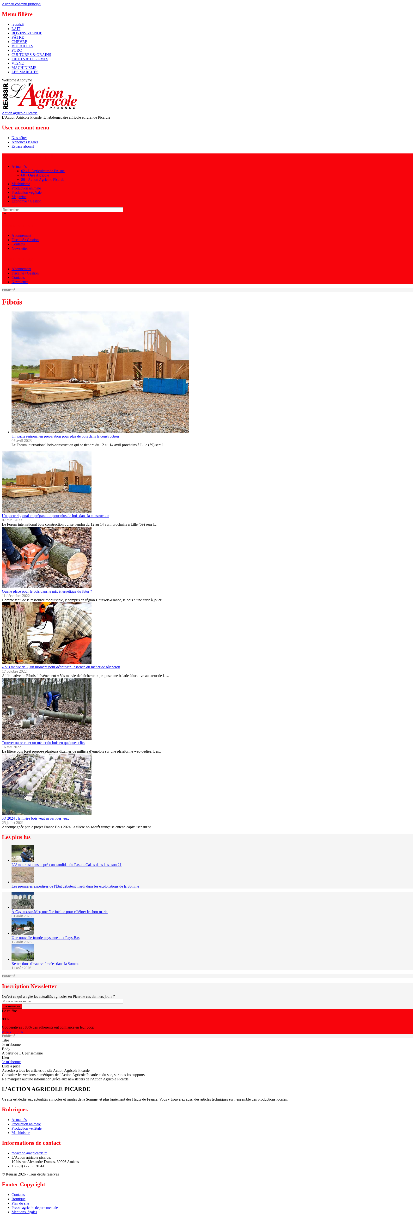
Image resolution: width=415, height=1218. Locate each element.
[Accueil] (40, 109)
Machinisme (21, 184)
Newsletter (20, 248)
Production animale (26, 188)
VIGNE (18, 63)
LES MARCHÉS (25, 72)
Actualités (19, 166)
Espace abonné (23, 146)
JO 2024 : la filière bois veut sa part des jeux (35, 818)
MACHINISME (24, 68)
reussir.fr (18, 24)
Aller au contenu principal (21, 4)
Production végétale (27, 192)
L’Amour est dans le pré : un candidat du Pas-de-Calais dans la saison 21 (67, 865)
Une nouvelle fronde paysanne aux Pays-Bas (45, 938)
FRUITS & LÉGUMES (30, 59)
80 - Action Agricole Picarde (42, 179)
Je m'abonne (11, 1062)
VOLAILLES (22, 46)
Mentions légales (24, 1212)
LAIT (16, 29)
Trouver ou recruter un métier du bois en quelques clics (43, 743)
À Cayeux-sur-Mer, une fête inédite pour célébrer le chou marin (60, 912)
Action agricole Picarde (19, 113)
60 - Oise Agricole (35, 175)
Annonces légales (25, 142)
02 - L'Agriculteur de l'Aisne (43, 171)
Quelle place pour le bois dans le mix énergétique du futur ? (47, 591)
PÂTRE (18, 37)
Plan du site (20, 1203)
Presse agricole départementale (35, 1208)
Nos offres (19, 138)
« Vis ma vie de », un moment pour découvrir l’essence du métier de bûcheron (61, 667)
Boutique (18, 1199)
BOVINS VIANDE (27, 33)
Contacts (18, 244)
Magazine (19, 197)
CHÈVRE (19, 42)
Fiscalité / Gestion (25, 240)
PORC (17, 50)
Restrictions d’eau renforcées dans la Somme (45, 964)
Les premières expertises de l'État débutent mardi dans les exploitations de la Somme (75, 886)
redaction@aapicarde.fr (29, 1153)
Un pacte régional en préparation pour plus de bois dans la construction (65, 436)
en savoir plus (12, 1031)
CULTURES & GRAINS (31, 55)
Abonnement (21, 235)
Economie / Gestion (27, 201)
